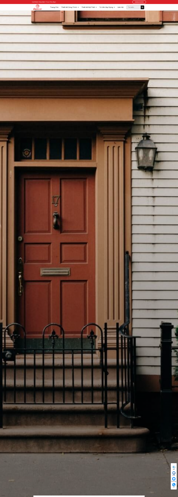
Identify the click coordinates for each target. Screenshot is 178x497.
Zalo (174, 469)
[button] (139, 2)
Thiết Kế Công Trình (69, 7)
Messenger (173, 481)
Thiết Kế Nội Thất (88, 7)
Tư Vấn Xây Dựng (106, 7)
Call (174, 487)
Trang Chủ (54, 7)
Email (173, 475)
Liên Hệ (120, 7)
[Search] (142, 7)
